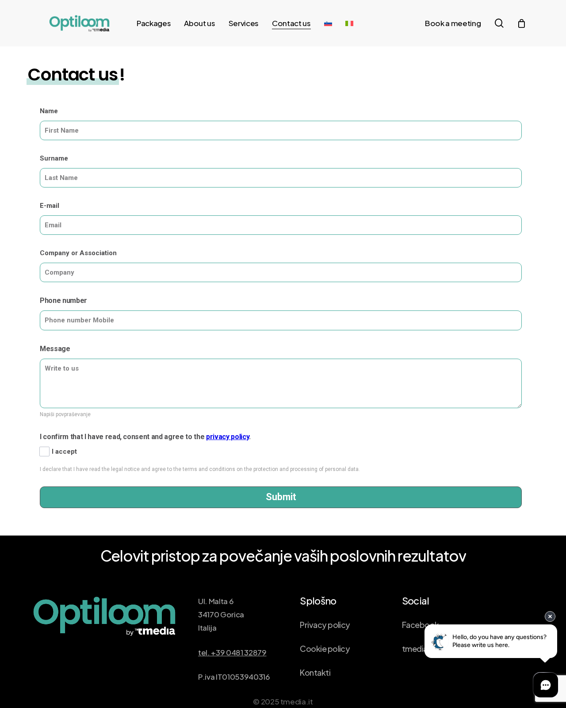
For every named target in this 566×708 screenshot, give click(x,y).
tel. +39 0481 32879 (232, 652)
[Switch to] (328, 23)
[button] (325, 624)
